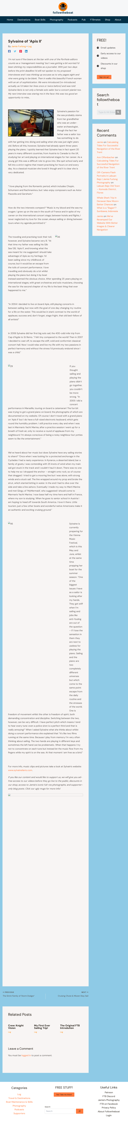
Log (30, 46)
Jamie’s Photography (109, 1100)
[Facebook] (9, 51)
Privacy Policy (109, 1107)
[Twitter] (15, 51)
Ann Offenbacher (105, 157)
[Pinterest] (20, 51)
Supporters (19, 1113)
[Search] (79, 1111)
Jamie (100, 142)
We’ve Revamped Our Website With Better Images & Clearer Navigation (107, 223)
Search (47, 1107)
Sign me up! (104, 77)
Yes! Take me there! (64, 1094)
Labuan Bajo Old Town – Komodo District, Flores (108, 189)
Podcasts (19, 1109)
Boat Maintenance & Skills (19, 1101)
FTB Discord (108, 1096)
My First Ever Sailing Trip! (42, 1027)
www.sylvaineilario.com (20, 770)
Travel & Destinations (19, 1098)
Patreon (109, 1092)
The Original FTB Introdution (70, 1027)
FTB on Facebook (109, 1103)
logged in (26, 1055)
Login (109, 1115)
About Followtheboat (109, 1111)
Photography (19, 1105)
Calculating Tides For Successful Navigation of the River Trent (108, 164)
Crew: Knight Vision (16, 1027)
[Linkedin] (26, 51)
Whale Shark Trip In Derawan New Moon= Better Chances (108, 201)
